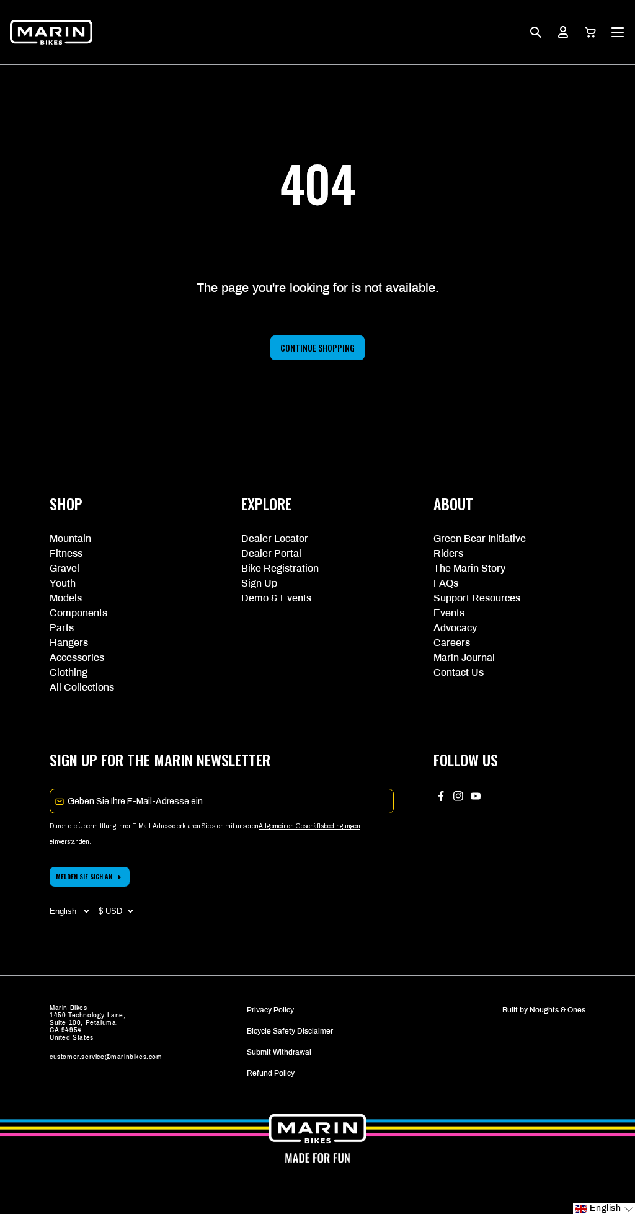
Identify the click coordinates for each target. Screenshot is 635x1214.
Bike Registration (280, 568)
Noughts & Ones (557, 1010)
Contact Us (458, 672)
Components (78, 613)
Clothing (68, 672)
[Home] (51, 32)
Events (448, 613)
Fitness (66, 553)
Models (66, 598)
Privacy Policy (270, 1010)
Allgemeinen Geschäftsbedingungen (309, 826)
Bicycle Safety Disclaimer (290, 1031)
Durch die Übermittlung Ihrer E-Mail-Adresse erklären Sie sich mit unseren (154, 826)
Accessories (77, 657)
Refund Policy (271, 1073)
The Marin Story (469, 568)
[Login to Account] (563, 32)
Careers (451, 642)
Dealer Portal (271, 553)
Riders (448, 553)
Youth (63, 583)
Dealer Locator (274, 538)
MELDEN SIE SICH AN (84, 876)
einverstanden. (70, 841)
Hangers (69, 642)
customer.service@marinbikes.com (106, 1056)
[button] (590, 32)
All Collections (82, 687)
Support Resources (476, 598)
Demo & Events (276, 598)
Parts (62, 628)
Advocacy (455, 628)
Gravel (64, 568)
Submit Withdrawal (279, 1052)
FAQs (445, 583)
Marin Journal (464, 657)
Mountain (70, 538)
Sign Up (259, 583)
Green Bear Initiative (479, 538)
